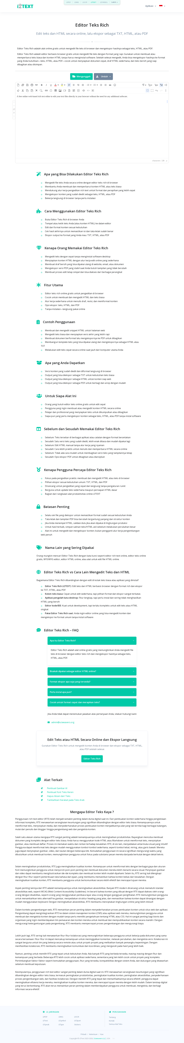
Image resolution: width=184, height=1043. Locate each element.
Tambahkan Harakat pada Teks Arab (65, 799)
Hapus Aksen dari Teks (58, 796)
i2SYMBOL (104, 2)
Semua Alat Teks (115, 1024)
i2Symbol (62, 1020)
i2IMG (76, 2)
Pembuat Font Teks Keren (60, 792)
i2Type (61, 1024)
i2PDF (68, 2)
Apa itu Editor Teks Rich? (92, 640)
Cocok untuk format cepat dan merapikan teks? (92, 702)
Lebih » (114, 2)
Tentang (112, 1017)
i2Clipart (77, 1020)
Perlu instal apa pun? (92, 692)
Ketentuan (93, 1034)
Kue (101, 1034)
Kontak (111, 1020)
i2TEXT (93, 2)
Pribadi (83, 1034)
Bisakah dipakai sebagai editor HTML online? (92, 671)
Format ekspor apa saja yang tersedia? (92, 681)
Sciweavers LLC (100, 1038)
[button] (151, 6)
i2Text (45, 1020)
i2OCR (85, 2)
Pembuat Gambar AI (57, 788)
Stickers (77, 1024)
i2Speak (46, 1024)
